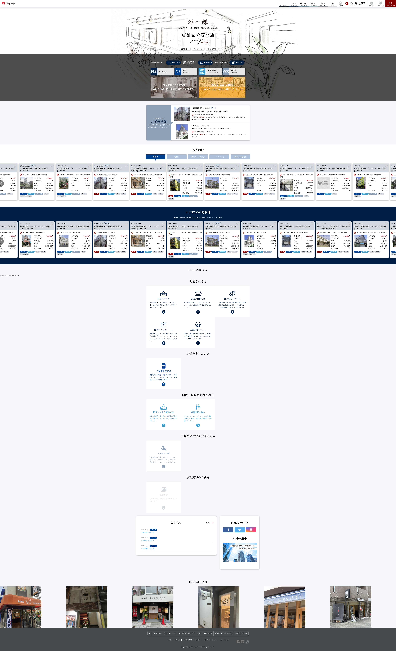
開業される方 (157, 633)
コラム (169, 640)
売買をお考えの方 (323, 4)
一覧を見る (206, 523)
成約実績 (239, 62)
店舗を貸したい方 (294, 4)
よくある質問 (188, 640)
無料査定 (207, 62)
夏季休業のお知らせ (147, 532)
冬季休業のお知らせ (147, 549)
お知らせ (177, 640)
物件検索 (371, 6)
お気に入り (381, 6)
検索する (175, 62)
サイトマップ (225, 640)
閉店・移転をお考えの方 (303, 4)
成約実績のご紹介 (332, 4)
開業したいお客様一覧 (314, 4)
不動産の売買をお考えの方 (223, 633)
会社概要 (197, 640)
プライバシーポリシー (210, 640)
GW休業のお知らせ (147, 540)
